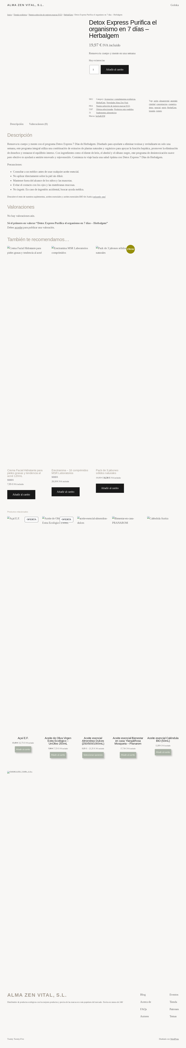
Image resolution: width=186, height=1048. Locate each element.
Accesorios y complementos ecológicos (119, 99)
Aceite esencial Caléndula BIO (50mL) (163, 739)
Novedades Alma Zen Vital (117, 102)
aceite (156, 101)
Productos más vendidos (123, 109)
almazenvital (164, 101)
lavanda (152, 111)
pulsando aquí (99, 196)
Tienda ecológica (20, 15)
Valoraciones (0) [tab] (38, 123)
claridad (152, 104)
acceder (19, 227)
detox (151, 107)
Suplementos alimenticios (106, 113)
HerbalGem (68, 15)
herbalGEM (100, 116)
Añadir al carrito (115, 69)
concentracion (161, 104)
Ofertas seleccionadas (104, 109)
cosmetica (172, 104)
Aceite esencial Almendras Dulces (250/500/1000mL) (93, 741)
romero (159, 111)
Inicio (9, 15)
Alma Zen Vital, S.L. (25, 5)
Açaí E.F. (23, 738)
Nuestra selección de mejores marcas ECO (45, 15)
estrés (164, 107)
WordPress (174, 1039)
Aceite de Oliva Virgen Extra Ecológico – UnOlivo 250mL (58, 741)
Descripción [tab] (17, 123)
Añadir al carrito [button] (21, 494)
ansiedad (173, 101)
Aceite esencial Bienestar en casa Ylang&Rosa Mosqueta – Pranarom (128, 741)
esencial (157, 107)
